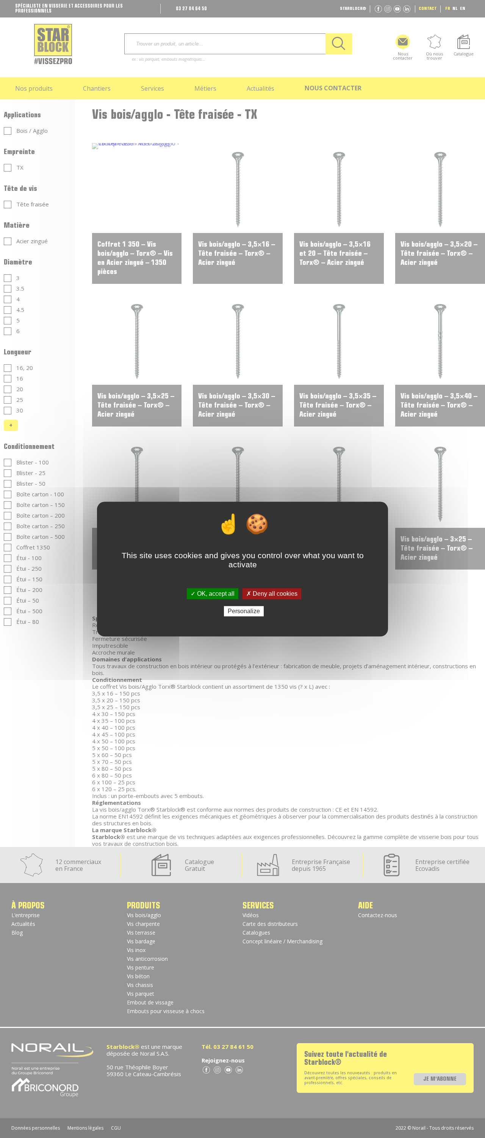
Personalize (244, 611)
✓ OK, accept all (213, 593)
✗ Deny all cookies (271, 593)
